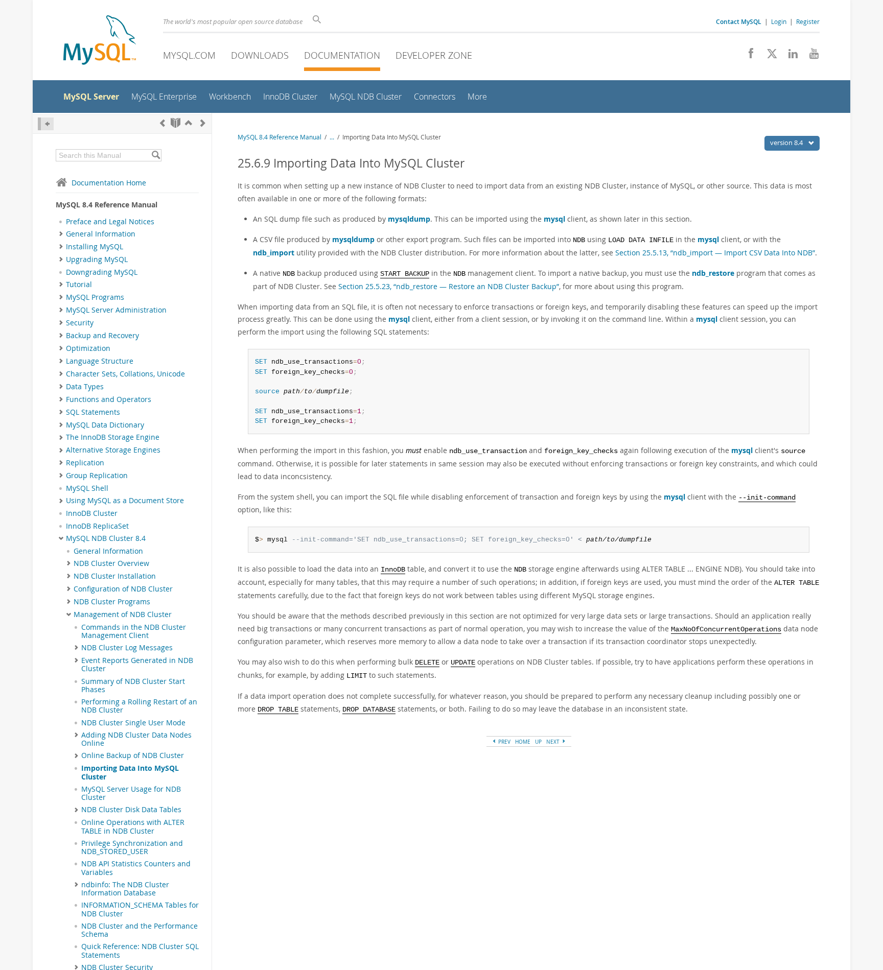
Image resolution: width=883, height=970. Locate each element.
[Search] (155, 155)
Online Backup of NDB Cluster (132, 755)
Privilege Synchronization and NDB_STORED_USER (132, 847)
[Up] (188, 122)
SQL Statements (93, 412)
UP (538, 741)
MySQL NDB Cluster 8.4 (106, 538)
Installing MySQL (94, 246)
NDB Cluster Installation (115, 576)
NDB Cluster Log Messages (127, 647)
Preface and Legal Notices (110, 221)
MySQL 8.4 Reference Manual (279, 137)
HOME (522, 741)
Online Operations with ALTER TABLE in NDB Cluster (132, 826)
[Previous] (162, 122)
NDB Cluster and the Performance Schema (139, 930)
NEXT (553, 741)
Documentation (342, 55)
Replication (85, 462)
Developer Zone (434, 55)
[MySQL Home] (99, 41)
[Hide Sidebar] (46, 123)
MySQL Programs (95, 297)
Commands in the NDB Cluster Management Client (133, 631)
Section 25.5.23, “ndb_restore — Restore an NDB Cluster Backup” (448, 286)
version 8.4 (787, 142)
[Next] (203, 122)
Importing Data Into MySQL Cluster (130, 772)
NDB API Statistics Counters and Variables (136, 868)
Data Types (85, 386)
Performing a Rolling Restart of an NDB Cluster (139, 706)
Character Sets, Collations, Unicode (125, 373)
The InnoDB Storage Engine (112, 437)
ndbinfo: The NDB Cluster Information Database (125, 888)
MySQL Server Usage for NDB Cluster (131, 793)
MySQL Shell (87, 488)
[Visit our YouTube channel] (810, 56)
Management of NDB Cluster (123, 614)
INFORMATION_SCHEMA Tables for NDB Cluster (140, 909)
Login (778, 21)
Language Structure (99, 361)
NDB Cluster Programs (112, 601)
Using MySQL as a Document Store (125, 500)
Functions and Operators (108, 399)
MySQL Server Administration (116, 310)
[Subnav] (61, 234)
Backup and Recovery (102, 335)
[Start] (175, 122)
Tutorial (79, 284)
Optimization (88, 348)
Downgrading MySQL (101, 272)
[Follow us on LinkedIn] (789, 56)
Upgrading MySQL (97, 259)
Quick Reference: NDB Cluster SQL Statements (140, 950)
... (332, 137)
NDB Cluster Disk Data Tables (131, 809)
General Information (100, 234)
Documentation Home (109, 182)
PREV (503, 741)
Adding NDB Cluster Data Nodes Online (136, 739)
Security (80, 322)
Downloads (260, 55)
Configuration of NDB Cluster (123, 589)
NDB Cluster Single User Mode (133, 722)
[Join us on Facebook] (747, 56)
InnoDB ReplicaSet (97, 526)
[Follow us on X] (768, 56)
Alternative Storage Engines (113, 450)
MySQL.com (189, 55)
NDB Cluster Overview (111, 563)
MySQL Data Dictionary (105, 425)
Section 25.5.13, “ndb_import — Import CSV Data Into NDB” (715, 252)
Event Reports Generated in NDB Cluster (137, 664)
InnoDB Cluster (92, 513)
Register (808, 21)
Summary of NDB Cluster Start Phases (133, 685)
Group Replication (97, 475)
